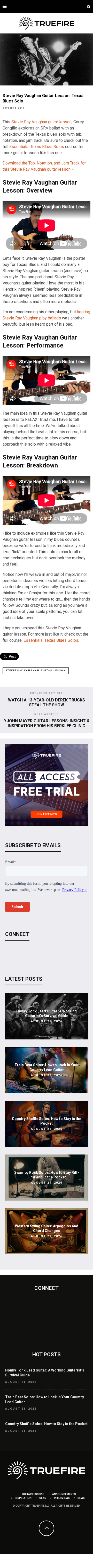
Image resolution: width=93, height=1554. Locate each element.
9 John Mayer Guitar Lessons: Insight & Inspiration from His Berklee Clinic (46, 723)
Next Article (46, 714)
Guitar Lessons (33, 1494)
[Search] (88, 6)
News (81, 1498)
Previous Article (46, 693)
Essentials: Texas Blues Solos (36, 146)
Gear (42, 1498)
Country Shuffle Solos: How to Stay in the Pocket (46, 1424)
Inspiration (23, 1498)
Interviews (62, 1498)
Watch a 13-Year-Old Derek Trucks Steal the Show (46, 702)
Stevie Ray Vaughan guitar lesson (41, 121)
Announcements (64, 1494)
